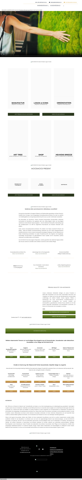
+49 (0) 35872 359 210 (26, 317)
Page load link (3, 479)
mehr (44, 308)
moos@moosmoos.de (25, 452)
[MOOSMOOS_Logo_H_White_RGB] (41, 471)
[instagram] (39, 449)
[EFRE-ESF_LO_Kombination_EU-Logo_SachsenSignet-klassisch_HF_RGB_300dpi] (41, 459)
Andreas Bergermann (25, 10)
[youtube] (42, 449)
